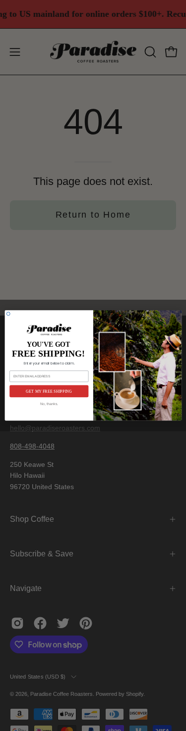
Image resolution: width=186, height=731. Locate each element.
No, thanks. (49, 404)
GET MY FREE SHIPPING (49, 391)
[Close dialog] (8, 314)
